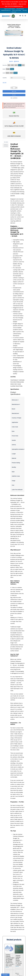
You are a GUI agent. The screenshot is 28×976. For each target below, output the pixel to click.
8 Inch (11, 72)
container (15, 900)
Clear (24, 79)
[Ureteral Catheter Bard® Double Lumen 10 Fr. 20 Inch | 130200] (19, 949)
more (14, 886)
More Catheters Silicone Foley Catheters (15, 582)
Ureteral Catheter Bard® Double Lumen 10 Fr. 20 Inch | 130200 (19, 960)
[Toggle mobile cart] (20, 15)
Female (7, 69)
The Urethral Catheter (16, 498)
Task (14, 831)
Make (15, 860)
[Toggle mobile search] (22, 15)
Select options (18, 974)
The (11, 831)
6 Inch (7, 72)
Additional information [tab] (6, 145)
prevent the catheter (16, 613)
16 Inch (15, 72)
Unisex (12, 69)
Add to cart (14, 91)
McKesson (21, 836)
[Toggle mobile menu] (25, 15)
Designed (15, 884)
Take (14, 834)
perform (12, 827)
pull (17, 872)
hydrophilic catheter (15, 211)
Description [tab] (6, 142)
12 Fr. (12, 65)
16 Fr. (20, 65)
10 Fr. (9, 65)
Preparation (13, 802)
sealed (15, 898)
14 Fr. (16, 65)
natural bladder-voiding (17, 193)
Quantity (5, 77)
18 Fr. (23, 65)
